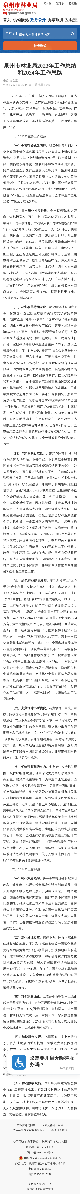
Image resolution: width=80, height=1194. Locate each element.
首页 (7, 20)
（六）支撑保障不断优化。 (30, 708)
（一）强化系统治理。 (27, 878)
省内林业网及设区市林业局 (29, 1130)
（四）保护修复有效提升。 (30, 453)
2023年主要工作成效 (32, 136)
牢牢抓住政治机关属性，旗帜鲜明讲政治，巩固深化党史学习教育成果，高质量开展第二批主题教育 (40, 773)
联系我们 (47, 1141)
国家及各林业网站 (52, 1125)
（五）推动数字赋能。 (28, 1083)
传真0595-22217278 (40, 1174)
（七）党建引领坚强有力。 (30, 766)
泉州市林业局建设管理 (40, 1189)
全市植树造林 (60, 210)
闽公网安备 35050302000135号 (42, 1157)
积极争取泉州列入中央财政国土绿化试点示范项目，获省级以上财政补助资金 (40, 152)
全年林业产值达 (66, 195)
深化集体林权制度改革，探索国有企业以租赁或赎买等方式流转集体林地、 (40, 313)
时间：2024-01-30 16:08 (17, 84)
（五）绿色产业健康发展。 (31, 580)
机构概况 (21, 20)
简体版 (47, 3)
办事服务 (56, 20)
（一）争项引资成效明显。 (30, 145)
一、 (15, 136)
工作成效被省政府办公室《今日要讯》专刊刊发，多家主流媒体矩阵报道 (40, 394)
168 (48, 84)
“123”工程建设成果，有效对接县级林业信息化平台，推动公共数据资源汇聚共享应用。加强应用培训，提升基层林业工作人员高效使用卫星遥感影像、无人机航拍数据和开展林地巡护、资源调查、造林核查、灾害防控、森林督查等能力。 (40, 1102)
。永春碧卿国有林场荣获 (43, 400)
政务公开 (38, 20)
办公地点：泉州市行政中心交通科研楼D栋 (40, 1163)
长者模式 (40, 46)
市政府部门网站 (26, 1125)
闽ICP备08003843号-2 (40, 1152)
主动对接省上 (59, 580)
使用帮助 (18, 1141)
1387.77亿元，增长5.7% (19, 201)
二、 (15, 869)
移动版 (73, 3)
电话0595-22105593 (40, 1168)
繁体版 (60, 3)
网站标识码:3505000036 (40, 1147)
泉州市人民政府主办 (40, 1183)
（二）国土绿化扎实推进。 (31, 210)
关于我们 (32, 1141)
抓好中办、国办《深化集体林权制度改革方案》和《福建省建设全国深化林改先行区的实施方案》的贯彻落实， (40, 944)
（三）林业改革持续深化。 (30, 307)
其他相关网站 (59, 1130)
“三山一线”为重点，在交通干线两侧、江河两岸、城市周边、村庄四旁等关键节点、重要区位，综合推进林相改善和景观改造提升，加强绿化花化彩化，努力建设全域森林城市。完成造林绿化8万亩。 (40, 1015)
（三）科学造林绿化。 (27, 996)
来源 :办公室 (10, 80)
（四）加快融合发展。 (28, 1036)
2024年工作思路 (29, 869)
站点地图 (61, 1141)
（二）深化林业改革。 (27, 937)
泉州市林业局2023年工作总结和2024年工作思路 (40, 69)
